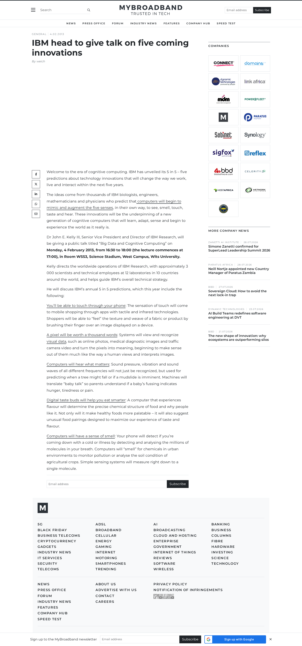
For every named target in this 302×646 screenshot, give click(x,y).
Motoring (106, 558)
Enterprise (166, 541)
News (71, 23)
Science (220, 558)
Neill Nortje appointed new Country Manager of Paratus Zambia (238, 271)
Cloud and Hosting (175, 536)
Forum (118, 23)
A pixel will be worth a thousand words (82, 335)
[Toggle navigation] (33, 10)
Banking (220, 524)
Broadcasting (169, 530)
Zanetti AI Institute (223, 242)
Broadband (108, 530)
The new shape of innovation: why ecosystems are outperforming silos (238, 338)
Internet (106, 552)
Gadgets (47, 547)
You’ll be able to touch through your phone (86, 305)
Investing (222, 552)
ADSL (101, 524)
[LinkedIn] (36, 194)
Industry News (143, 23)
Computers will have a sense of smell (81, 436)
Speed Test (50, 619)
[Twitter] (36, 184)
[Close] (270, 639)
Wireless (163, 569)
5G (40, 524)
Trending (106, 569)
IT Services (50, 558)
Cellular (106, 536)
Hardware (223, 547)
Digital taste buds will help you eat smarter (86, 400)
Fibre (217, 541)
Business (221, 530)
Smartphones (111, 564)
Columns (221, 536)
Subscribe (262, 10)
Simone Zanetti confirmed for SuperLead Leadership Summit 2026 (239, 248)
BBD (211, 287)
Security (48, 564)
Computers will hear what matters (78, 364)
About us (106, 584)
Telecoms (48, 569)
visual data (56, 341)
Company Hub (198, 23)
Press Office (93, 23)
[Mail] (36, 214)
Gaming (104, 547)
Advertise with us (116, 590)
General (39, 34)
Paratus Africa (220, 264)
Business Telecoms (59, 536)
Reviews (162, 558)
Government (167, 547)
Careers (105, 602)
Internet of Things (174, 552)
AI (155, 524)
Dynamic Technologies (226, 309)
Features (172, 23)
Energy (104, 541)
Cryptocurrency (57, 541)
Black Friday (52, 530)
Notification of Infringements (188, 590)
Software (164, 564)
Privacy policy (170, 584)
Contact (105, 596)
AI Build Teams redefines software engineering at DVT (237, 315)
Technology (225, 564)
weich (41, 61)
